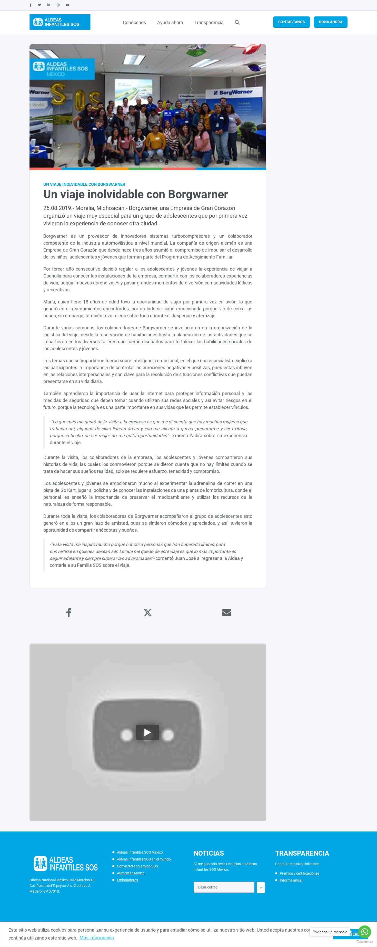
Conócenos (134, 22)
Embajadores (127, 880)
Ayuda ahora (170, 22)
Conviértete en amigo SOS (137, 866)
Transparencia (209, 22)
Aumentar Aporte (130, 873)
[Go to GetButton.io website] (364, 941)
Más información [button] (97, 937)
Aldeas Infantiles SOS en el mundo (144, 859)
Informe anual (291, 880)
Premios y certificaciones (299, 873)
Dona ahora (330, 22)
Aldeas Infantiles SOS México (140, 852)
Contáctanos (291, 22)
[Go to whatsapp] (364, 931)
